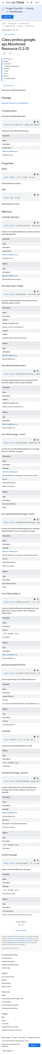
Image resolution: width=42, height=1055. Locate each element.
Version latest (9, 85)
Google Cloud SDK (14, 8)
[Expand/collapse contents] (13, 59)
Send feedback (9, 34)
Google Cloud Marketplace (10, 965)
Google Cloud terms (34, 1037)
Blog (3, 1017)
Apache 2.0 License (26, 940)
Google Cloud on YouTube (10, 1027)
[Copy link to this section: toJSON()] (12, 731)
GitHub (4, 995)
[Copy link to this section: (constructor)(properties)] (27, 116)
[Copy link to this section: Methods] (14, 212)
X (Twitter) (5, 1023)
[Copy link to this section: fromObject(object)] (22, 594)
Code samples (6, 1002)
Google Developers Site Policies (15, 942)
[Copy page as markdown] (10, 53)
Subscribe (34, 1045)
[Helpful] (14, 30)
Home (3, 23)
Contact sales (6, 968)
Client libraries (15, 11)
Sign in (37, 2)
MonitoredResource (9, 276)
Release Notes (6, 983)
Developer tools (24, 23)
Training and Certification (10, 1008)
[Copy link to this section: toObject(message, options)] (30, 773)
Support (4, 980)
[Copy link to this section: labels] (9, 169)
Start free (7, 17)
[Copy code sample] (38, 121)
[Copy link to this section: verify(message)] (19, 855)
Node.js (30, 8)
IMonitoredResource (10, 151)
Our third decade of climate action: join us (16, 1041)
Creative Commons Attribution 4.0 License (19, 938)
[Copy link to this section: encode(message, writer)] (27, 434)
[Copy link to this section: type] (8, 189)
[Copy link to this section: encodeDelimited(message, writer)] (36, 514)
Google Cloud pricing (8, 961)
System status (6, 986)
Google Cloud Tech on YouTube (12, 1030)
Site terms (22, 1037)
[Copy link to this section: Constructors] (19, 111)
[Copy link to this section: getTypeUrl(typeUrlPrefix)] (27, 665)
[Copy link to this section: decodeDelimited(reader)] (28, 366)
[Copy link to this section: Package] (13, 98)
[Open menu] (3, 2)
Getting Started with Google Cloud (12, 998)
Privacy (14, 1037)
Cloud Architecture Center (10, 1005)
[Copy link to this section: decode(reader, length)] (25, 286)
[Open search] (27, 2)
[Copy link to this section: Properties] (16, 163)
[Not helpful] (17, 30)
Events (4, 1020)
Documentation (12, 23)
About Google (6, 1037)
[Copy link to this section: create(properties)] (21, 217)
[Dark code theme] (34, 121)
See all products (7, 958)
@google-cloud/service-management (15, 103)
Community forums (8, 977)
